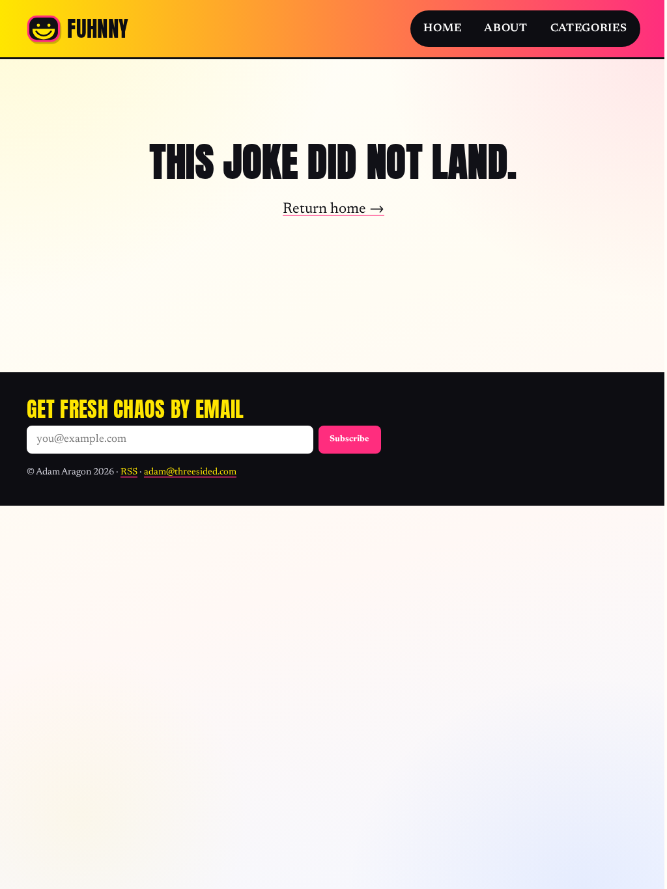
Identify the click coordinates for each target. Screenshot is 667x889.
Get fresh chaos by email (135, 409)
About (505, 28)
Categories (579, 28)
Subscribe (349, 439)
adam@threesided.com (190, 472)
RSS (129, 472)
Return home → (329, 209)
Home (442, 28)
